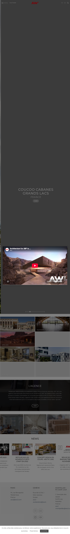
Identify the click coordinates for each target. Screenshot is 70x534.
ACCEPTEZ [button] (44, 531)
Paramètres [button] (34, 531)
